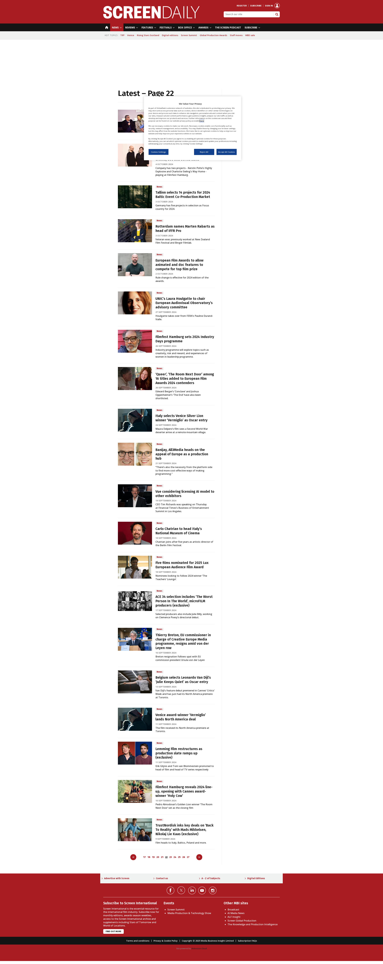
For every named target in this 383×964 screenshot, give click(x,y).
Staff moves (236, 35)
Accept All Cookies (226, 152)
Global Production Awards (213, 35)
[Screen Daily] (151, 17)
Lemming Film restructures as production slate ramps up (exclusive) (178, 753)
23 (170, 857)
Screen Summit (189, 35)
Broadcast (233, 909)
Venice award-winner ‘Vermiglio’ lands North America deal (180, 717)
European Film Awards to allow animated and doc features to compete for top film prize (179, 264)
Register (242, 5)
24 (175, 857)
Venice (130, 35)
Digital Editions (256, 878)
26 (183, 857)
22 (166, 857)
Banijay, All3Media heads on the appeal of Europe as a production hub (181, 454)
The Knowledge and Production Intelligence (253, 924)
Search (276, 14)
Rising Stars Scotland (148, 35)
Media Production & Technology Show (189, 913)
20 (157, 857)
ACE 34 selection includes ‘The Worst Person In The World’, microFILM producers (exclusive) (184, 601)
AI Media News (236, 913)
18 (149, 857)
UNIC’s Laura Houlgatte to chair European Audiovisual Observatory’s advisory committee (184, 303)
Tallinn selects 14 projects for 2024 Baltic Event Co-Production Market (182, 194)
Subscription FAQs (247, 940)
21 (162, 857)
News (159, 187)
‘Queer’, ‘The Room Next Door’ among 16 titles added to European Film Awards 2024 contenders (184, 378)
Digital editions (170, 35)
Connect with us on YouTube (202, 890)
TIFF (122, 35)
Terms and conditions (137, 940)
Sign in (269, 5)
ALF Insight (234, 917)
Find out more (113, 931)
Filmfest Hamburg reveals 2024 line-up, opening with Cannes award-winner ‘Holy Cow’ (183, 791)
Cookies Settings (158, 152)
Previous (133, 857)
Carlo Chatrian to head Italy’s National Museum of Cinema (178, 531)
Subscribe (256, 5)
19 (153, 857)
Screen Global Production (242, 920)
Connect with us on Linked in (192, 890)
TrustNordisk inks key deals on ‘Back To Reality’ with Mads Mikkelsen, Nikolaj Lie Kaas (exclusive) (184, 829)
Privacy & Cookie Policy (165, 940)
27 (188, 857)
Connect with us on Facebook (170, 890)
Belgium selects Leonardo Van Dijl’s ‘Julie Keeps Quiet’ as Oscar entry (183, 680)
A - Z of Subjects (211, 878)
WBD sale (250, 35)
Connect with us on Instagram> (212, 890)
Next (199, 857)
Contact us (162, 878)
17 (144, 857)
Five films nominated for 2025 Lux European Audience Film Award (182, 565)
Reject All (204, 152)
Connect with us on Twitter (181, 890)
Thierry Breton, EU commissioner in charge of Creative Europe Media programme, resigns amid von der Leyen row (183, 641)
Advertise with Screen (116, 878)
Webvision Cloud (199, 948)
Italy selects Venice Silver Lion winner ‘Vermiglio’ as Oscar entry (181, 418)
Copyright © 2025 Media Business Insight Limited (208, 940)
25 (179, 857)
